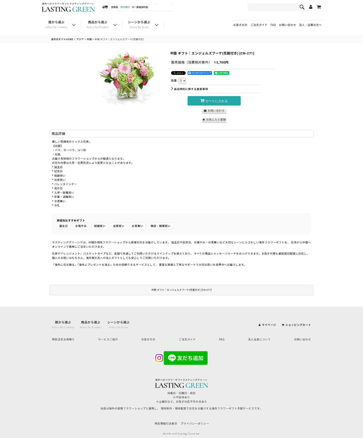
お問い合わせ (287, 24)
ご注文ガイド (259, 24)
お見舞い (137, 226)
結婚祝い (99, 226)
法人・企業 (310, 24)
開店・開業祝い (161, 226)
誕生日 (63, 226)
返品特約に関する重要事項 (191, 89)
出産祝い (118, 226)
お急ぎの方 (240, 24)
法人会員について (259, 339)
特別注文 (63, 339)
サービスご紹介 (108, 339)
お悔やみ (81, 226)
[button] (214, 119)
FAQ (273, 24)
